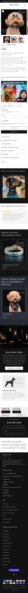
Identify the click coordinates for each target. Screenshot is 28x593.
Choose (2, 114)
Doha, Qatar (6, 490)
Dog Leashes (6, 534)
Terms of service (14, 588)
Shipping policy (22, 588)
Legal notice (14, 590)
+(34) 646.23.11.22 (11, 473)
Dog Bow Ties (6, 549)
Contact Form (6, 479)
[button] (2, 4)
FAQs (4, 516)
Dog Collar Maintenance (8, 513)
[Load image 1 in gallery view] (6, 39)
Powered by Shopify (15, 585)
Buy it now (14, 132)
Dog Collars (5, 530)
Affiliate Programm (8, 495)
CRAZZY (11, 445)
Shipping (8, 111)
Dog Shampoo (6, 558)
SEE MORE (20, 415)
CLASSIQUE (23, 448)
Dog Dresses (6, 552)
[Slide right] (26, 39)
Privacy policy (7, 588)
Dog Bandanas (6, 537)
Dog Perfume (6, 555)
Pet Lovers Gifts (6, 561)
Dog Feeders (6, 540)
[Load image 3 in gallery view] (21, 39)
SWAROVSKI (5, 445)
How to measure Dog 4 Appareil (10, 509)
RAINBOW (17, 445)
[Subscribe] (23, 430)
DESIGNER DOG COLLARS (14, 368)
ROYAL (13, 442)
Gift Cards (5, 564)
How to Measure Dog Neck (9, 506)
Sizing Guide (6, 503)
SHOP (4, 268)
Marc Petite (8, 585)
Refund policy (23, 585)
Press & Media (6, 522)
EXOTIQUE (19, 442)
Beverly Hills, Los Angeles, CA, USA (12, 487)
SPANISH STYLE (14, 448)
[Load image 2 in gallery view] (14, 39)
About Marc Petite (7, 519)
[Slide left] (1, 39)
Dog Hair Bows (6, 546)
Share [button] (3, 161)
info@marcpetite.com (8, 482)
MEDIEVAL (23, 445)
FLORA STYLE (5, 448)
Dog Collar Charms (7, 543)
